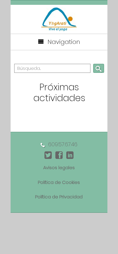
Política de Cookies (59, 182)
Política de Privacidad (59, 197)
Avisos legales (59, 167)
